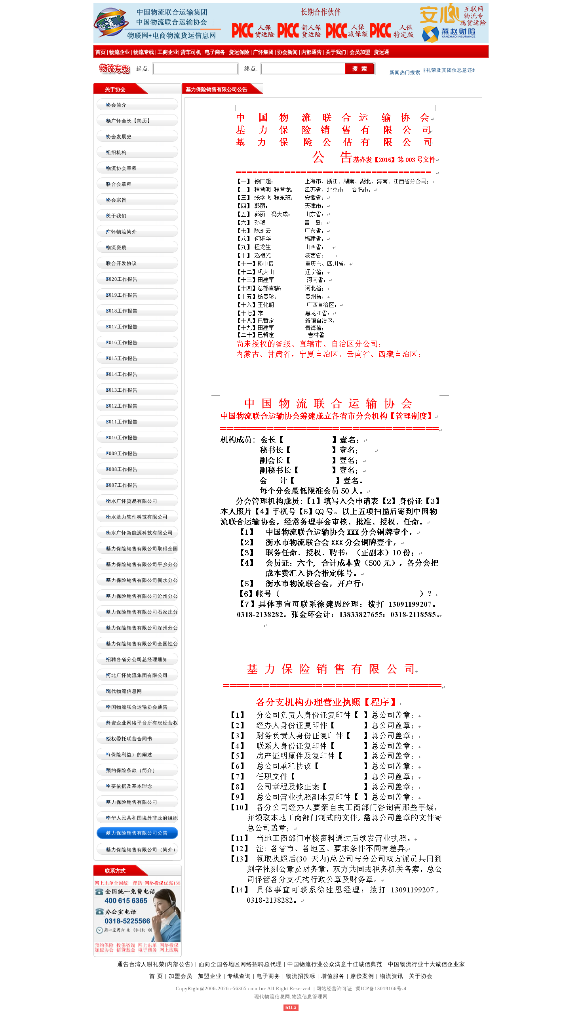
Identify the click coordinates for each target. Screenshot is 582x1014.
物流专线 (143, 52)
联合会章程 (119, 184)
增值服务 (333, 976)
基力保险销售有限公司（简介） (142, 849)
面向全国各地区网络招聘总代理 (241, 964)
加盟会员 (180, 976)
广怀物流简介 (121, 231)
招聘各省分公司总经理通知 (137, 659)
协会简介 (116, 105)
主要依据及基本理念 (129, 786)
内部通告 (311, 52)
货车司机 (191, 52)
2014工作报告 (122, 374)
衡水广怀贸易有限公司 (132, 501)
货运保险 (239, 52)
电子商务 (215, 52)
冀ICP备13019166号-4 (381, 988)
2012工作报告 (122, 406)
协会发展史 (119, 136)
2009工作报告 (122, 453)
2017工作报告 (122, 327)
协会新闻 (287, 52)
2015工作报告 (122, 358)
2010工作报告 (122, 437)
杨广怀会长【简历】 (129, 121)
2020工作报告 (122, 279)
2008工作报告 (122, 469)
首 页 (156, 976)
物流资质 (116, 247)
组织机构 (116, 152)
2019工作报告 (122, 295)
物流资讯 (391, 976)
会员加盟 (360, 52)
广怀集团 (263, 52)
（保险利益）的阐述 (129, 754)
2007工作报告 (122, 485)
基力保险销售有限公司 (132, 802)
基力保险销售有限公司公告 (137, 833)
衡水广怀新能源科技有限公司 (139, 533)
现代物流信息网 (124, 691)
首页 (100, 52)
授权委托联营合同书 (129, 738)
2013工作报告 (122, 390)
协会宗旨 (116, 200)
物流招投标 (301, 976)
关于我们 (335, 52)
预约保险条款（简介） (132, 770)
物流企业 (119, 52)
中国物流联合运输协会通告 (137, 707)
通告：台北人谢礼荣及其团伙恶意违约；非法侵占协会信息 (451, 70)
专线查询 (239, 976)
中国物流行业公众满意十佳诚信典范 (335, 964)
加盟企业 (210, 976)
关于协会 (421, 976)
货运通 (381, 52)
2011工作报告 (122, 422)
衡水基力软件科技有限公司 (137, 517)
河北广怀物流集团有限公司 (137, 675)
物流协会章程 (121, 168)
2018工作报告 (122, 311)
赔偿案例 (362, 976)
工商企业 (168, 52)
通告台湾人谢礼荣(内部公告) (155, 964)
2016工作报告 (122, 342)
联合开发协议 (121, 263)
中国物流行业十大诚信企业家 (426, 964)
